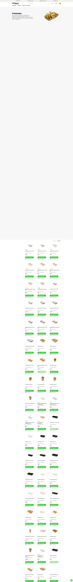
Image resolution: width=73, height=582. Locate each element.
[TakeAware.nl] (15, 3)
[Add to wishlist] (34, 257)
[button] (59, 241)
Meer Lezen (18, 19)
